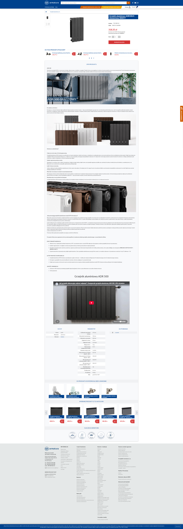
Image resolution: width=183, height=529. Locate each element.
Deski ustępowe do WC (103, 519)
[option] (79, 29)
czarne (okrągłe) (121, 487)
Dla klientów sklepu (65, 455)
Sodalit (99, 487)
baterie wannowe (80, 479)
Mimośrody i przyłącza (81, 451)
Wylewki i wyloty (80, 464)
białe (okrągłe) (121, 491)
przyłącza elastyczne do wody (124, 451)
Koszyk (135, 7)
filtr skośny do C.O (122, 462)
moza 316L (100, 514)
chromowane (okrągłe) (123, 484)
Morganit (100, 473)
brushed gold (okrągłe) (123, 485)
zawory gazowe (121, 450)
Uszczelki (79, 466)
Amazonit (100, 451)
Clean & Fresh (80, 491)
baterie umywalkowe (81, 482)
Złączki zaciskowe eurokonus (124, 479)
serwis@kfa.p (50, 475)
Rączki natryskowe (81, 454)
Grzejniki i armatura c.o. (124, 458)
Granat (99, 459)
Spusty (78, 459)
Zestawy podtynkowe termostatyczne (85, 500)
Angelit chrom (101, 453)
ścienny (62, 336)
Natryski (79, 493)
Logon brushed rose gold (103, 513)
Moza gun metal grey (102, 507)
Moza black (100, 479)
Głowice (78, 450)
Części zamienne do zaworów (83, 473)
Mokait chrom (101, 474)
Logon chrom (100, 467)
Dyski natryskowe (81, 469)
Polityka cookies (64, 457)
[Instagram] (137, 3)
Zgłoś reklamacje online (50, 477)
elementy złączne (122, 465)
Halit (99, 460)
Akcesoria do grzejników (123, 461)
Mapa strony (63, 467)
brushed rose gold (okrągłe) (124, 488)
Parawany (120, 474)
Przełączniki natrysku (81, 453)
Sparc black (100, 504)
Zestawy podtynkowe (81, 501)
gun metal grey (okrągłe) (123, 489)
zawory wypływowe (122, 453)
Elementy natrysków (81, 449)
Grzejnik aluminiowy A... (55, 11)
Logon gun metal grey (102, 511)
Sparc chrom (100, 503)
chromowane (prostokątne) (124, 492)
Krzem (99, 463)
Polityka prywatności (65, 454)
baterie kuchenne (80, 485)
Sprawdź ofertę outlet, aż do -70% (91, 7)
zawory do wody (121, 449)
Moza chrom (100, 477)
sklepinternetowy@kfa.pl (52, 467)
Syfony (78, 460)
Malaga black (100, 496)
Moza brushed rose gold (103, 506)
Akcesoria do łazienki (124, 481)
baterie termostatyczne (82, 486)
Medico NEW (100, 493)
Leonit (99, 466)
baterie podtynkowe (81, 488)
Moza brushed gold (102, 480)
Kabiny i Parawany (123, 470)
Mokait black (100, 476)
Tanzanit (99, 491)
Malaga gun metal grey (103, 500)
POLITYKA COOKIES (123, 527)
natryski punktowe (81, 498)
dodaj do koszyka (119, 42)
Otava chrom (100, 484)
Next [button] (136, 412)
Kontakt (62, 469)
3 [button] (93, 57)
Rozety (78, 457)
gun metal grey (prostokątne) (124, 498)
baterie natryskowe (81, 481)
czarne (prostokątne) (123, 495)
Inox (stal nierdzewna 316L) (124, 501)
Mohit (99, 471)
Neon (99, 483)
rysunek (117, 332)
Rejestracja (63, 449)
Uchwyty (79, 461)
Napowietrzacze (80, 474)
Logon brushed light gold (103, 510)
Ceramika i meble (102, 517)
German (99, 457)
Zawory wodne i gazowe (124, 446)
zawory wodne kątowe (123, 456)
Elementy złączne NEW (124, 477)
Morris (99, 470)
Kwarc (99, 464)
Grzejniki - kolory (122, 468)
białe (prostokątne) (122, 499)
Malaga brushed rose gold (103, 499)
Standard (100, 490)
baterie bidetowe (80, 483)
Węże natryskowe (81, 463)
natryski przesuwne (81, 497)
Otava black (100, 486)
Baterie (79, 477)
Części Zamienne (81, 446)
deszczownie (79, 495)
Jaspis (99, 461)
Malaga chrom (101, 494)
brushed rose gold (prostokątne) (125, 497)
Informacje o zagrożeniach (66, 459)
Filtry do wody (80, 471)
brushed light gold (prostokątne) (125, 494)
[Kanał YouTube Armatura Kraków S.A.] (135, 3)
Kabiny (119, 473)
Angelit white (101, 454)
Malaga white (100, 501)
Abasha (99, 449)
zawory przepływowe (123, 454)
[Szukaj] (128, 3)
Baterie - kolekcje (102, 446)
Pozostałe (79, 467)
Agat (99, 450)
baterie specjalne (80, 489)
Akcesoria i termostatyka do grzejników (127, 466)
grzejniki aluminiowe (122, 463)
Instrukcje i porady (65, 464)
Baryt (99, 456)
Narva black (100, 481)
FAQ (56, 7)
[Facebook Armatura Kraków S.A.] (132, 3)
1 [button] (89, 57)
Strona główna (49, 7)
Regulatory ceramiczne (82, 456)
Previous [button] (45, 412)
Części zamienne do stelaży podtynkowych (86, 470)
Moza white (100, 509)
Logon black (100, 469)
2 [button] (91, 57)
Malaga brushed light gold (103, 497)
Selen (99, 489)
